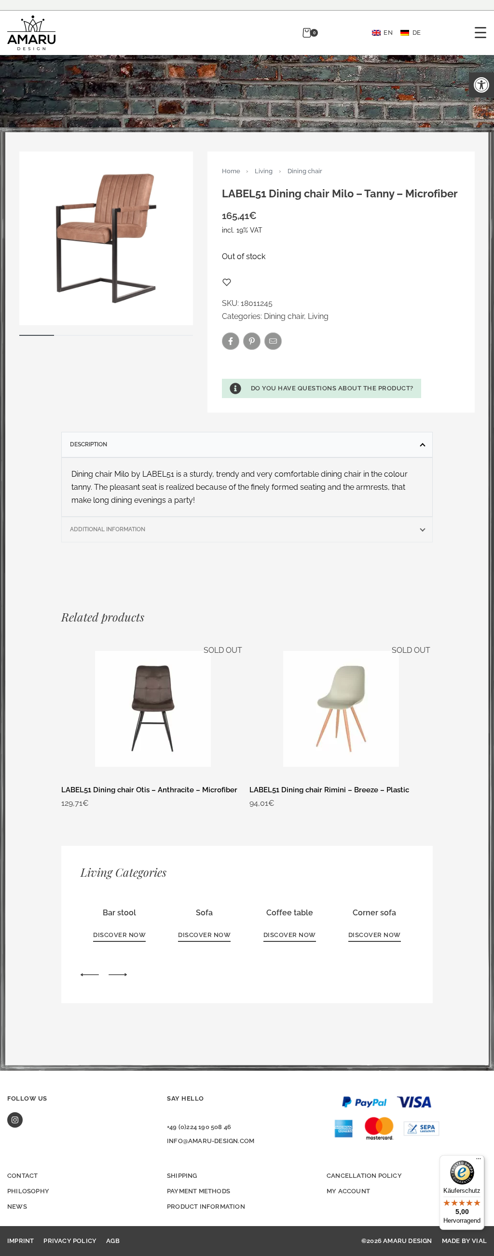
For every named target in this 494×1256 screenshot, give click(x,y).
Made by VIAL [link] (464, 1240)
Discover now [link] (119, 935)
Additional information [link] (107, 529)
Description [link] (88, 444)
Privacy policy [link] (69, 1240)
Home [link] (231, 171)
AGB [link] (113, 1240)
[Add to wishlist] (227, 282)
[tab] (247, 444)
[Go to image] (36, 335)
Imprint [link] (20, 1240)
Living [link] (264, 171)
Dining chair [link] (305, 171)
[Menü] (478, 1161)
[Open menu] (480, 33)
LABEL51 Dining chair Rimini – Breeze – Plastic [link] (329, 790)
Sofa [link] (204, 912)
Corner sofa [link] (374, 912)
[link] (481, 84)
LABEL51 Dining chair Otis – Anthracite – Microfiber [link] (149, 790)
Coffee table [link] (289, 912)
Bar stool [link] (119, 912)
